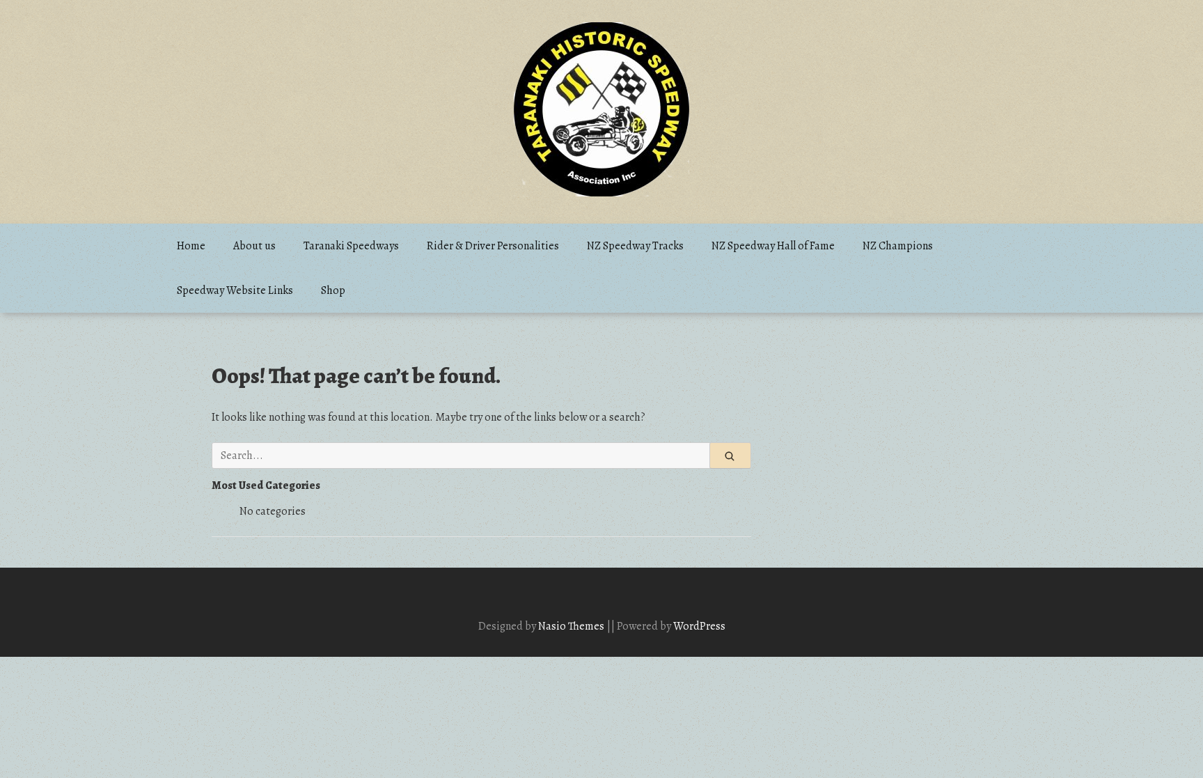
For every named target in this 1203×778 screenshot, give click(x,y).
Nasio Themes (572, 626)
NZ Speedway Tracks (635, 246)
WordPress (699, 626)
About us (254, 246)
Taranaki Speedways (351, 246)
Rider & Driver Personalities (493, 246)
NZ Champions (898, 246)
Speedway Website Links (235, 290)
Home (191, 246)
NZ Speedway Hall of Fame (773, 246)
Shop (333, 290)
